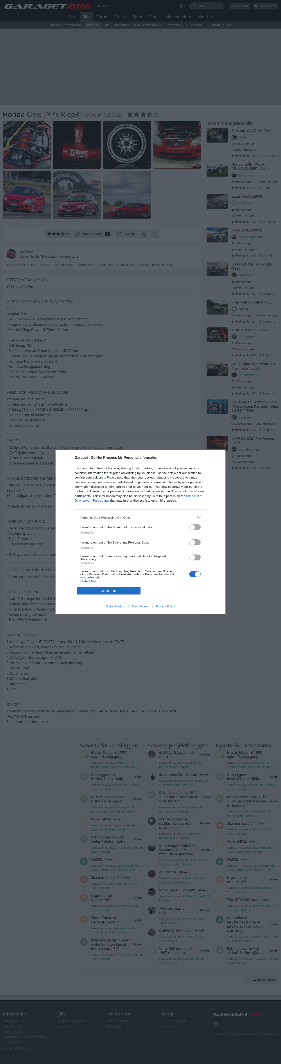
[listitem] (140, 517)
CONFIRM (109, 591)
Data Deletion (115, 606)
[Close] (216, 458)
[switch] (195, 527)
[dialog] (140, 532)
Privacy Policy (165, 606)
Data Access (140, 606)
